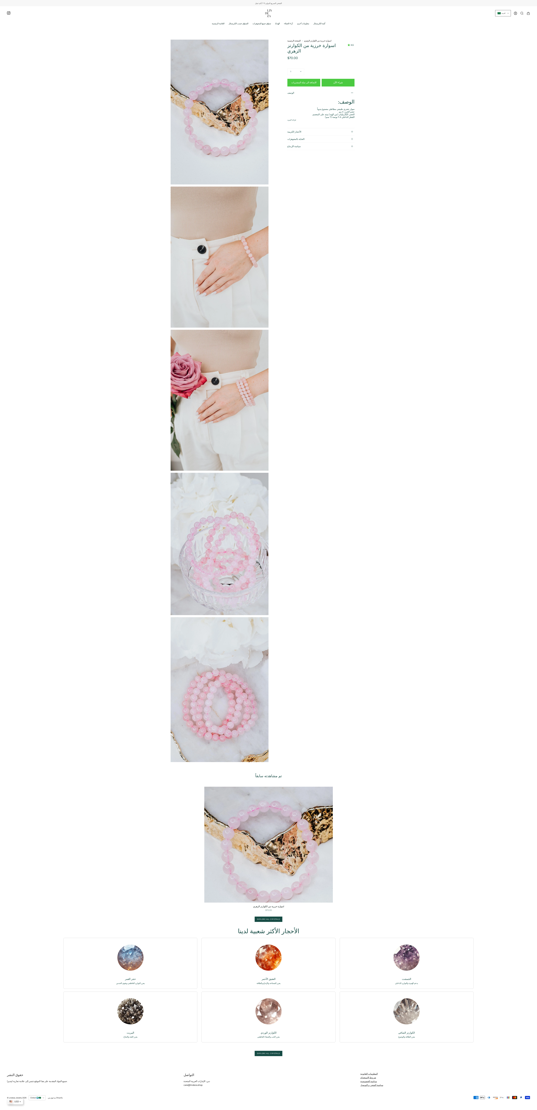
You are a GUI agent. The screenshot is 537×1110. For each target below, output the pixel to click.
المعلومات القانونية (369, 1073)
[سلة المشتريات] (528, 13)
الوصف (290, 93)
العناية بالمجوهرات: (296, 139)
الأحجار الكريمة (294, 131)
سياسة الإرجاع (294, 146)
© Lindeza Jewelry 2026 (16, 1098)
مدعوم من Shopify (55, 1098)
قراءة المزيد (291, 120)
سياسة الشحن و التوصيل (371, 1085)
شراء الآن (338, 82)
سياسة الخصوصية (368, 1081)
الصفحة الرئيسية (294, 41)
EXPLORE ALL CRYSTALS (268, 919)
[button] (238, 23)
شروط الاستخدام (368, 1077)
